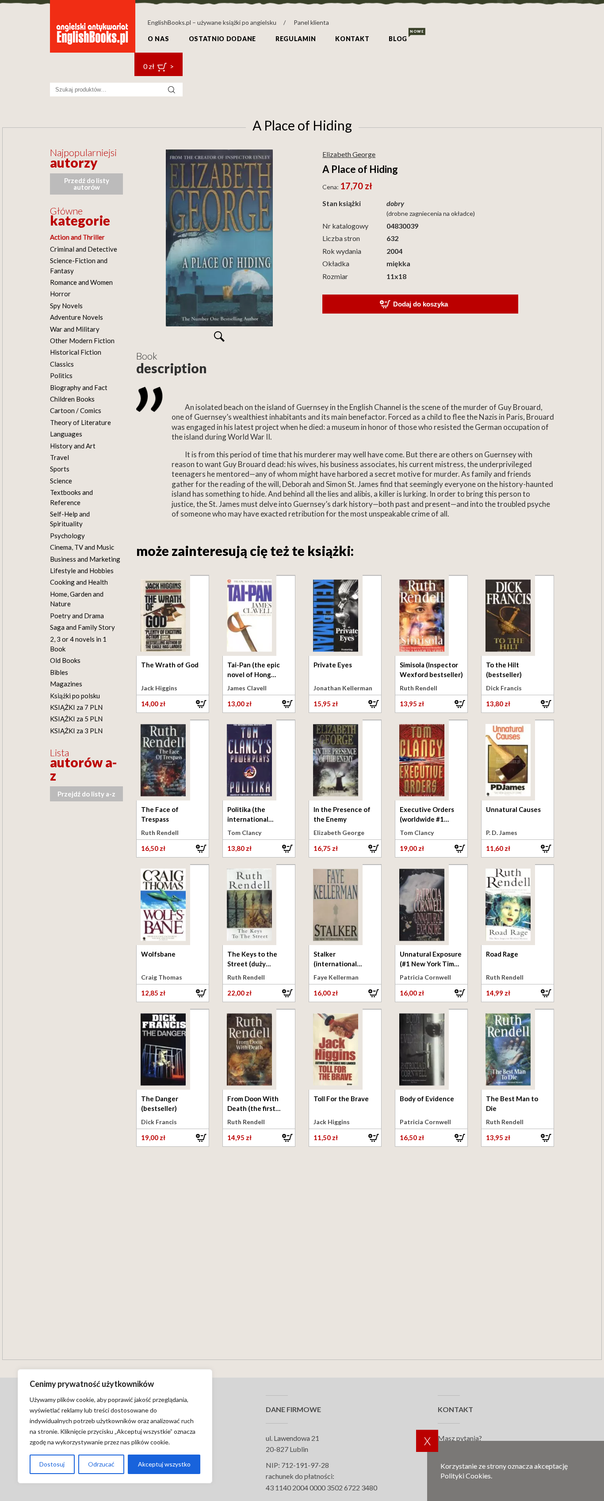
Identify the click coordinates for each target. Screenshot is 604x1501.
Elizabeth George (348, 154)
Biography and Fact (78, 387)
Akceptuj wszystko (164, 1464)
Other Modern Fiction (82, 341)
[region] (115, 1426)
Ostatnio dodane (222, 38)
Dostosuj (52, 1464)
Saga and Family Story (82, 627)
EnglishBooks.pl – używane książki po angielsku (212, 22)
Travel (59, 457)
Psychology (67, 536)
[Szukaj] (172, 89)
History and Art (73, 446)
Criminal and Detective (83, 249)
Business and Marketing (85, 559)
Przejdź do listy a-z (86, 794)
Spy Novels (66, 306)
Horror (60, 294)
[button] (173, 703)
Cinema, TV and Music (82, 547)
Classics (62, 364)
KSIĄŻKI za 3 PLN (76, 731)
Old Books (65, 660)
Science (61, 481)
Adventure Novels (76, 317)
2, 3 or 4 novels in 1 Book (78, 644)
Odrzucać (101, 1464)
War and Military (74, 329)
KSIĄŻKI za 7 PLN (76, 707)
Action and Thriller (77, 237)
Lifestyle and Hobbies (82, 570)
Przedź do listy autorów (86, 183)
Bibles (59, 672)
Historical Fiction (75, 352)
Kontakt (352, 38)
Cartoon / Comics (75, 410)
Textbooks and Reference (71, 497)
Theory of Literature (80, 422)
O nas (158, 38)
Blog (398, 38)
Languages (66, 434)
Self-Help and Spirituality (70, 519)
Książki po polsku (75, 696)
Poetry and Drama (77, 616)
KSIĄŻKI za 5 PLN (76, 719)
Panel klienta (311, 22)
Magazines (66, 684)
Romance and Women (81, 282)
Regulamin (295, 38)
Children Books (72, 399)
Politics (61, 375)
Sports (59, 469)
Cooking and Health (79, 582)
